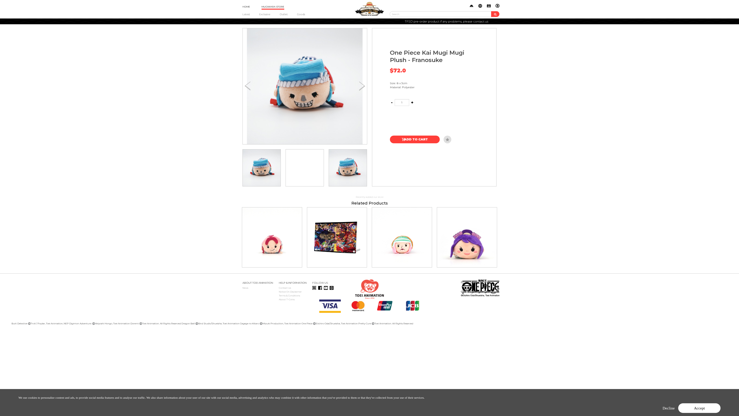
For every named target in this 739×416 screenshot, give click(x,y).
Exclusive (264, 14)
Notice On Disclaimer (290, 291)
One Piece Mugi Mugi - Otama (467, 232)
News (245, 287)
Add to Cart (416, 139)
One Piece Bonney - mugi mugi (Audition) (402, 232)
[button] (362, 86)
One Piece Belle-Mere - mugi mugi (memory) (272, 232)
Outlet (284, 14)
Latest (246, 14)
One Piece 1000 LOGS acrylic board (337, 232)
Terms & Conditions (289, 295)
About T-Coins (287, 299)
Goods (301, 14)
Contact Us (285, 287)
